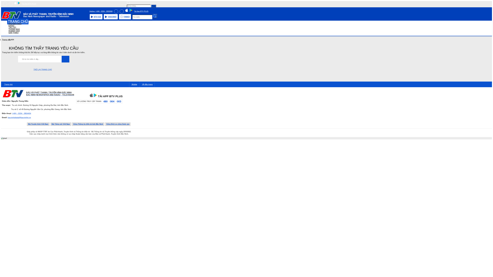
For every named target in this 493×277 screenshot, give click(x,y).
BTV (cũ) (97, 17)
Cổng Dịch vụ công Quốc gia (117, 124)
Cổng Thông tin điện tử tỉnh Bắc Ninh (88, 124)
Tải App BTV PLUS (29, 4)
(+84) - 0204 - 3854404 (21, 113)
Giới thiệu (13, 33)
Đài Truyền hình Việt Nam (38, 124)
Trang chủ (6, 40)
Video (112, 17)
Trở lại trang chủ (43, 69)
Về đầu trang (147, 84)
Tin (127, 17)
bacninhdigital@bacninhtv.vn (19, 117)
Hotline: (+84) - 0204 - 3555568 (100, 11)
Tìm (153, 6)
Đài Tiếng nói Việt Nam (61, 124)
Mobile (134, 84)
